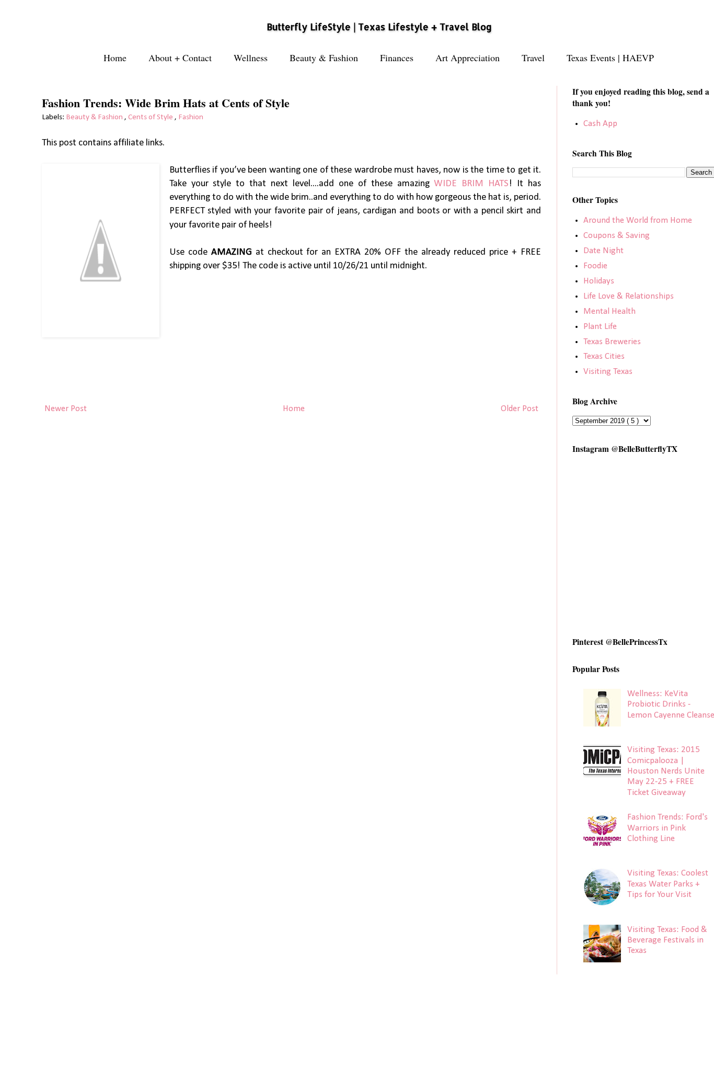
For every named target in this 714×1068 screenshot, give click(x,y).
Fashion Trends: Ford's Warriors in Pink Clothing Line (667, 828)
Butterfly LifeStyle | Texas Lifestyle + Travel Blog (379, 26)
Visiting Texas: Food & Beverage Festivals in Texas (667, 940)
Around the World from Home (637, 220)
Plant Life (600, 326)
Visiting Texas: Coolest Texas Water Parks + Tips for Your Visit (667, 884)
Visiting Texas (607, 371)
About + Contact (180, 57)
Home (114, 57)
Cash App (600, 123)
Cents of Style (151, 117)
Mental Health (609, 311)
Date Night (603, 250)
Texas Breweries (612, 341)
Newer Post (65, 408)
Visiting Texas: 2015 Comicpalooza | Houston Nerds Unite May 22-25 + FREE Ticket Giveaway (666, 771)
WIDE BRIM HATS (471, 184)
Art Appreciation (467, 57)
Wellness (251, 57)
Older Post (519, 408)
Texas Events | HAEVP (610, 57)
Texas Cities (604, 356)
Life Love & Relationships (628, 296)
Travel (533, 57)
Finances (396, 57)
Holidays (598, 281)
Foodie (595, 266)
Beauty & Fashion (324, 57)
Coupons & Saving (616, 235)
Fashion (190, 117)
